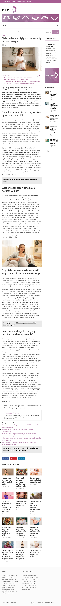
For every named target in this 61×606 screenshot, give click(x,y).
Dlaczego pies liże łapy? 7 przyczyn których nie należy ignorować (54, 141)
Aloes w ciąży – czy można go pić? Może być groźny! (7, 481)
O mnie (4, 1)
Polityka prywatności (20, 1)
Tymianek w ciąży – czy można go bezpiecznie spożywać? (20, 555)
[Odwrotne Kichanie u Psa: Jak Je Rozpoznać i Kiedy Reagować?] (47, 116)
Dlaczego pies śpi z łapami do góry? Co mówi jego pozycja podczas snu (54, 93)
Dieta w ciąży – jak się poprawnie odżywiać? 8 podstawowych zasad (35, 507)
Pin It (14, 458)
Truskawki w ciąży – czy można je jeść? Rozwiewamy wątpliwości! (21, 531)
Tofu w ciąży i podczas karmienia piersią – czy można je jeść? (21, 482)
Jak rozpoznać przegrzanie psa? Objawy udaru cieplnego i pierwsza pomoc (54, 129)
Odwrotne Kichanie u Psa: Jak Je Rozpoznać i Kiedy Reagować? (54, 117)
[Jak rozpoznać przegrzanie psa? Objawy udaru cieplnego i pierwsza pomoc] (47, 127)
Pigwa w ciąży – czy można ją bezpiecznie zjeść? (35, 554)
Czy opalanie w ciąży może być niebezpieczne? (35, 480)
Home (3, 31)
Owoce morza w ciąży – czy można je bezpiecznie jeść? (7, 531)
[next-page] (48, 151)
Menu (6, 26)
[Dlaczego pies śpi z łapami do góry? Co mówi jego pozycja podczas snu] (47, 92)
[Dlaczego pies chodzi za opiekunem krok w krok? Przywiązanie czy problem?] (47, 103)
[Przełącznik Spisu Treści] (38, 75)
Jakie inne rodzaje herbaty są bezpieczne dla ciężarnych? (19, 83)
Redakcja (29, 1)
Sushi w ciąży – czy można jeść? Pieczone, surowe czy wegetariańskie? (7, 555)
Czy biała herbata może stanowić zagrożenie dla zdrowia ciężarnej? (22, 81)
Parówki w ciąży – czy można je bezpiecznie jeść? (21, 505)
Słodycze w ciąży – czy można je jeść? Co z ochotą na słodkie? (35, 531)
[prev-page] (46, 151)
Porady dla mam (11, 1)
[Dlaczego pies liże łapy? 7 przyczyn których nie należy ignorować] (47, 140)
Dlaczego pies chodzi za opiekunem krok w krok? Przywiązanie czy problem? (54, 105)
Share (6, 458)
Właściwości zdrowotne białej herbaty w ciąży (16, 79)
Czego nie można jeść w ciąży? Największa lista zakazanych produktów (7, 507)
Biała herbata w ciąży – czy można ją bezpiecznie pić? (18, 77)
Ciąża (7, 31)
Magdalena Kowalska (10, 45)
